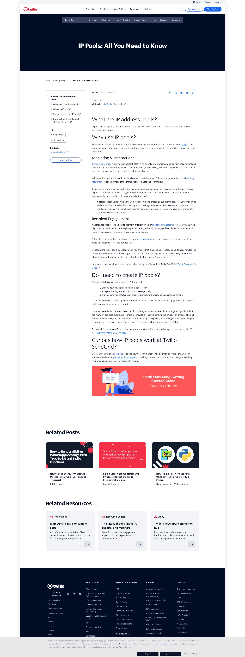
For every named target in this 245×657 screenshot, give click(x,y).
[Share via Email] (188, 92)
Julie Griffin (107, 104)
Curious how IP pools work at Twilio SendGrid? (66, 120)
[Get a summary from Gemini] (75, 593)
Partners (164, 20)
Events (153, 20)
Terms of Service (125, 647)
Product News (140, 20)
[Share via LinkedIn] (182, 93)
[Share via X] (176, 93)
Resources (134, 9)
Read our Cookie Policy (189, 654)
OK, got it (148, 654)
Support (208, 2)
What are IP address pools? (66, 104)
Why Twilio (119, 9)
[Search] (181, 9)
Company (176, 20)
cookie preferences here (163, 644)
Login (217, 2)
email (184, 144)
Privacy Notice (88, 647)
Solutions (104, 9)
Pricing (148, 9)
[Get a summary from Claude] (81, 593)
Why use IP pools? (62, 109)
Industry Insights (122, 20)
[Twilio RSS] (194, 93)
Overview (93, 20)
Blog (48, 80)
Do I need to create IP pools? (67, 114)
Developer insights (57, 134)
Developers (106, 20)
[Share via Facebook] (171, 92)
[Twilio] (30, 9)
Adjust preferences (170, 654)
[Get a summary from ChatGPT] (69, 593)
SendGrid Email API (58, 140)
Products (90, 9)
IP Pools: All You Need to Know (63, 98)
